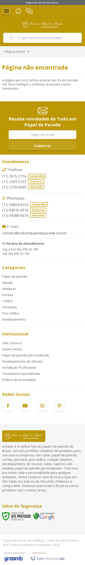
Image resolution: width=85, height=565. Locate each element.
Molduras (9, 288)
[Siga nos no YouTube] (25, 406)
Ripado (7, 282)
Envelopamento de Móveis (22, 361)
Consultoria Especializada (21, 373)
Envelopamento (14, 319)
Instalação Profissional (19, 367)
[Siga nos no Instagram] (42, 406)
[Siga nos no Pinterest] (59, 406)
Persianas (9, 307)
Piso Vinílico (10, 313)
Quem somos (12, 349)
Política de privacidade (19, 379)
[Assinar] (42, 145)
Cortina (7, 295)
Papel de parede (14, 276)
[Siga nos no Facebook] (8, 406)
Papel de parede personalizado (25, 355)
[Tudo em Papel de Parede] (42, 24)
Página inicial (14, 51)
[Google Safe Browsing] (44, 516)
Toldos (7, 301)
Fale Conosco (12, 343)
